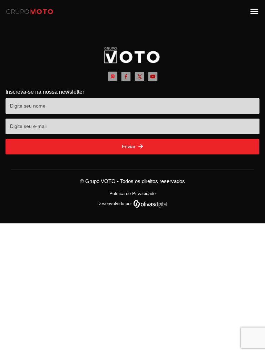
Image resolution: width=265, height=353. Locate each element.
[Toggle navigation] (254, 11)
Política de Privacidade (132, 193)
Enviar (129, 146)
